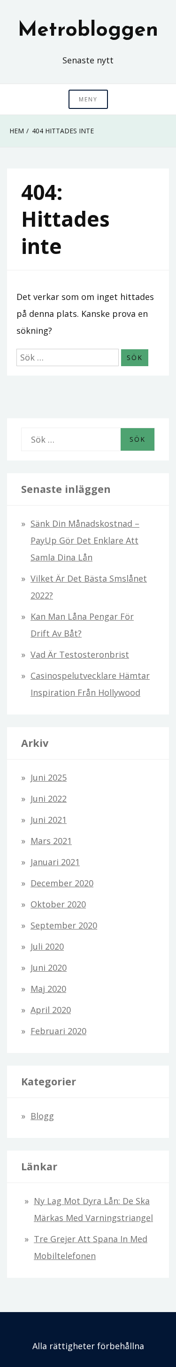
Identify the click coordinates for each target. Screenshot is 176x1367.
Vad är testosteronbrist (80, 654)
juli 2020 (47, 946)
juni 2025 (49, 777)
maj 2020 (48, 988)
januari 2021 (55, 862)
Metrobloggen (88, 30)
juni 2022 (49, 798)
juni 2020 (49, 967)
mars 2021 (51, 840)
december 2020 (62, 883)
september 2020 (64, 925)
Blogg (42, 1115)
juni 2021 (49, 819)
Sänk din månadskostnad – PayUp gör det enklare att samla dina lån (85, 540)
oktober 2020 (58, 904)
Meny (88, 99)
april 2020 (51, 1009)
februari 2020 (58, 1031)
